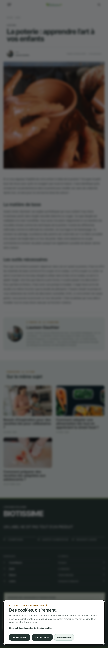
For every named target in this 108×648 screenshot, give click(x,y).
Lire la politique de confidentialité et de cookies (30, 628)
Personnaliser (64, 637)
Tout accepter (42, 637)
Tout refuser (19, 637)
